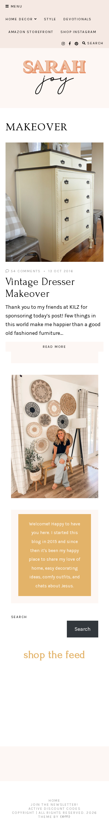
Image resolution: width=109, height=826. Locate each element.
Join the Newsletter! (54, 805)
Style (50, 19)
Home (54, 800)
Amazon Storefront (30, 32)
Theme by (49, 817)
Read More (54, 347)
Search (19, 617)
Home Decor (19, 19)
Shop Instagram (78, 32)
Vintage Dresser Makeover (40, 287)
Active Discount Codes (54, 809)
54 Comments (25, 271)
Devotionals (77, 19)
